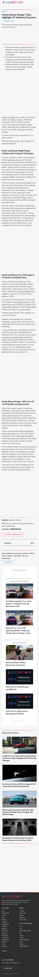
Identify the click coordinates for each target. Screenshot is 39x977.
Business (4, 933)
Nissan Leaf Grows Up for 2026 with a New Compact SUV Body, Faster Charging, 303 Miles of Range (18, 812)
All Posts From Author (13, 534)
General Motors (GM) (25, 930)
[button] (33, 2)
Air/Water (4, 926)
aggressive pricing (14, 160)
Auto (3, 911)
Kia (20, 933)
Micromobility (5, 913)
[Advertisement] (19, 94)
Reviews (4, 915)
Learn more (10, 526)
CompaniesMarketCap (25, 291)
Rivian (21, 942)
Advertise (22, 911)
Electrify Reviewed (19, 581)
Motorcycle (5, 935)
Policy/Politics (6, 939)
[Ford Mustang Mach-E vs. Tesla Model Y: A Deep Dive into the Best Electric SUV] (19, 591)
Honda (4, 117)
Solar (3, 944)
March (32, 185)
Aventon (22, 944)
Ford (21, 928)
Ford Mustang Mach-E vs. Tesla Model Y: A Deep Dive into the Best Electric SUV (18, 603)
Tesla (21, 926)
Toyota (21, 935)
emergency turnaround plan (12, 337)
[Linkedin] (18, 955)
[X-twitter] (7, 955)
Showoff (4, 919)
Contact (21, 915)
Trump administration (10, 416)
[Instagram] (14, 955)
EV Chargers (5, 931)
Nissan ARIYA (31, 307)
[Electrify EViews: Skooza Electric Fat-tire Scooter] (19, 652)
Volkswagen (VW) (24, 939)
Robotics (4, 942)
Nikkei (23, 125)
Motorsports (5, 937)
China (14, 322)
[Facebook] (3, 955)
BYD (30, 162)
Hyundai (22, 937)
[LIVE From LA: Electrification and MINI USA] (19, 676)
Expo (3, 917)
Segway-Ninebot (24, 946)
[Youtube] (10, 955)
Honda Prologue (23, 302)
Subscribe (22, 917)
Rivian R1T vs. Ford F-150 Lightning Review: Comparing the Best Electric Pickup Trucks (18, 630)
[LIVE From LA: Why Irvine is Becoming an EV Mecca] (19, 701)
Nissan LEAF (6, 307)
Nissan (13, 117)
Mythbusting (5, 924)
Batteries (4, 928)
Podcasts (4, 922)
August (30, 190)
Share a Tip (23, 913)
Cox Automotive (24, 309)
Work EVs (4, 946)
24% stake (20, 436)
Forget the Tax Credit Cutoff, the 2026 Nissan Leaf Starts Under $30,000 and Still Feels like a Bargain (19, 758)
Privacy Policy (23, 919)
